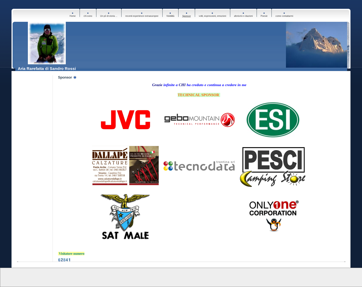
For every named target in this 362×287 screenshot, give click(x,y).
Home (73, 16)
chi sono (88, 16)
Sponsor (186, 16)
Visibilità (170, 16)
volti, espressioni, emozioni (212, 16)
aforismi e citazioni (243, 16)
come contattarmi (284, 16)
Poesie (264, 16)
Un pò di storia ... (108, 16)
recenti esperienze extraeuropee (141, 16)
